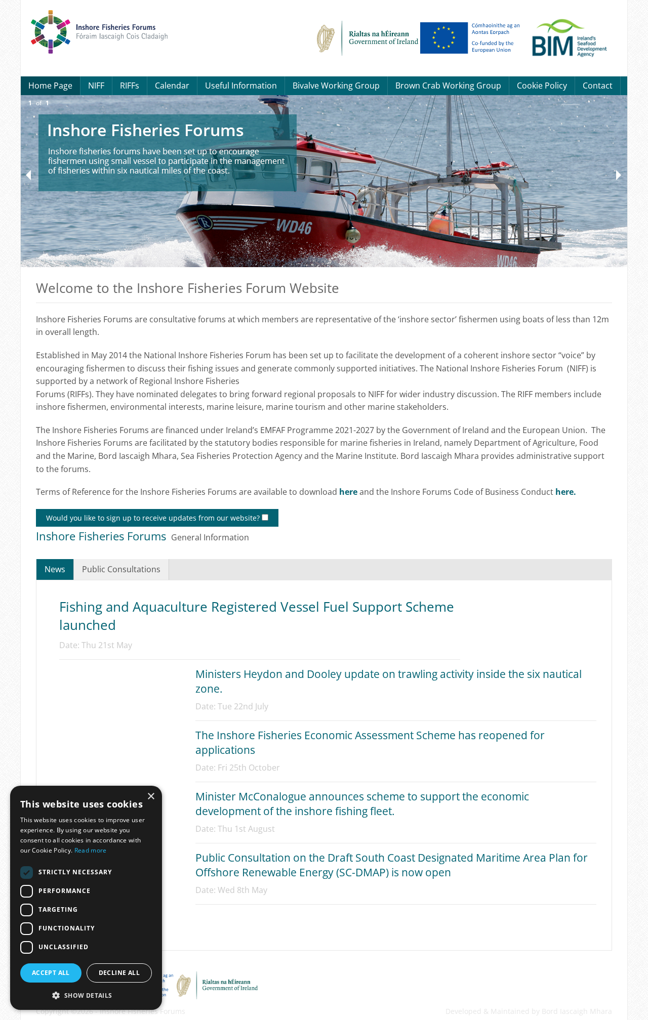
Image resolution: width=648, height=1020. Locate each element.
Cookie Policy (542, 85)
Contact (598, 85)
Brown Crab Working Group (448, 85)
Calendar (172, 85)
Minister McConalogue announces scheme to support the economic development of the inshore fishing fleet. (362, 803)
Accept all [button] (51, 972)
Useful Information (241, 85)
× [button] (150, 796)
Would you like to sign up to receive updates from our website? (154, 518)
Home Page (50, 85)
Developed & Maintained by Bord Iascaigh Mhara (529, 1011)
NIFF (96, 85)
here (348, 491)
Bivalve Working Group (336, 85)
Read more (90, 850)
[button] (86, 994)
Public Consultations (121, 569)
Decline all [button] (119, 972)
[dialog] (86, 898)
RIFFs (129, 85)
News (55, 569)
